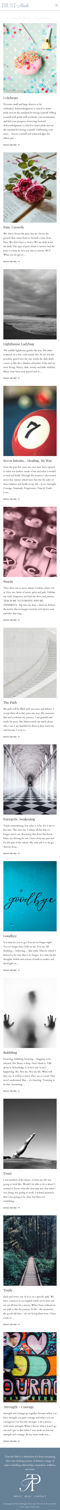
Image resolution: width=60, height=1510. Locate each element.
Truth (7, 1290)
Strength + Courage (18, 1407)
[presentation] (30, 58)
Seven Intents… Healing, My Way (27, 460)
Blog (28, 1496)
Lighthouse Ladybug (18, 344)
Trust (7, 1173)
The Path (10, 702)
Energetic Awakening (19, 819)
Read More (11, 145)
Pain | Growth (13, 227)
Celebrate (10, 97)
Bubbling (10, 1052)
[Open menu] (57, 5)
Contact (40, 1496)
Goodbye (10, 936)
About (18, 1496)
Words (8, 581)
